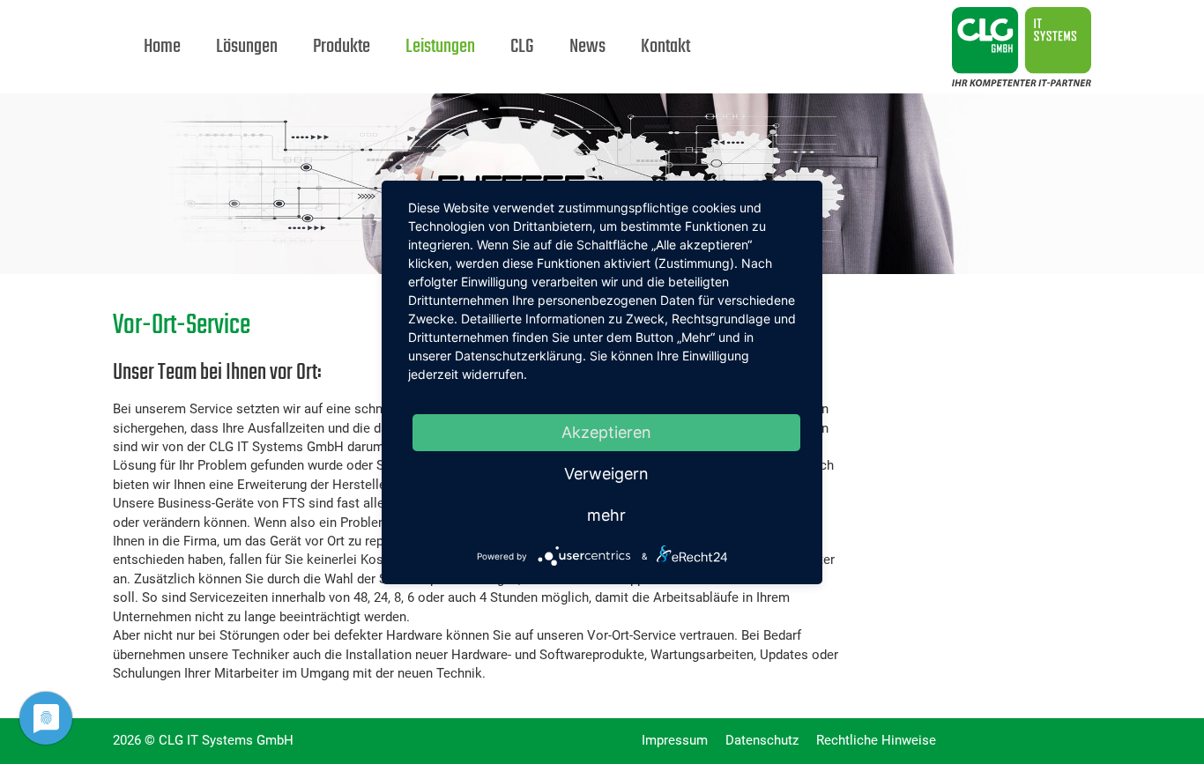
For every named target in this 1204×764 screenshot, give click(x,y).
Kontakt (665, 47)
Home (162, 47)
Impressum (675, 740)
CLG (522, 47)
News (587, 47)
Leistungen (440, 47)
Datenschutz (762, 740)
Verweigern (606, 473)
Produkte (341, 47)
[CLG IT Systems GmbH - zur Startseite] (879, 22)
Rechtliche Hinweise (876, 740)
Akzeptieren (606, 432)
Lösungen (247, 47)
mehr (606, 515)
